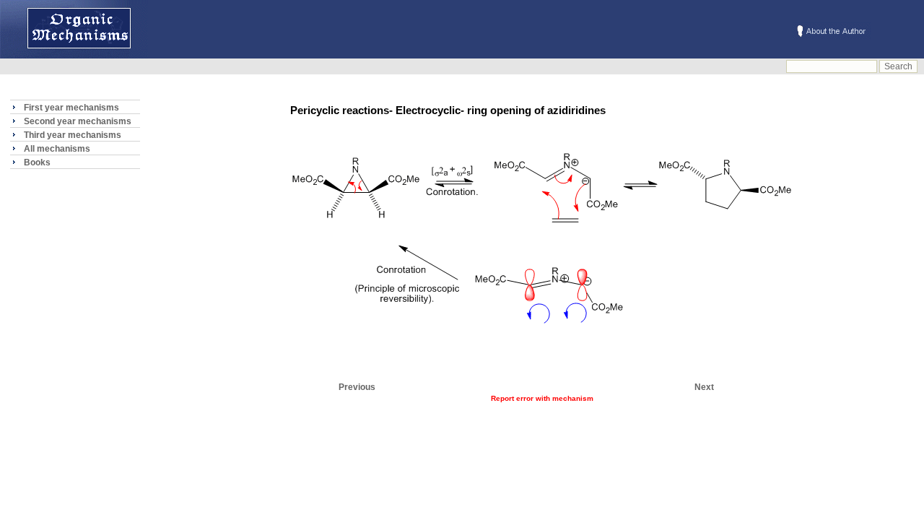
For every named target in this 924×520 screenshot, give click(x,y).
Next (704, 387)
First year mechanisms (71, 108)
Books (37, 162)
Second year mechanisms (77, 121)
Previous (357, 387)
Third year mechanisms (72, 135)
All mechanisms (57, 149)
